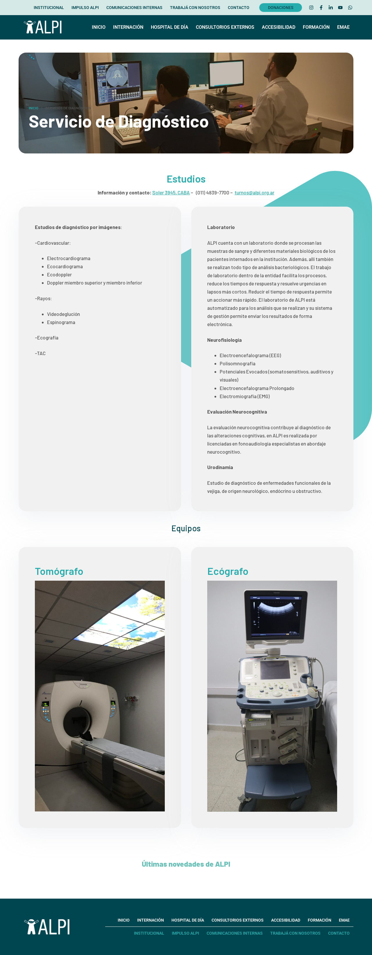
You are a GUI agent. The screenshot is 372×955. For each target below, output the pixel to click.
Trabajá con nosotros (195, 7)
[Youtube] (340, 7)
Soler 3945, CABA (171, 192)
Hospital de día (169, 27)
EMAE (343, 27)
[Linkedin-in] (331, 7)
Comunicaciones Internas (134, 7)
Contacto (238, 7)
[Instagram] (311, 7)
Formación (316, 27)
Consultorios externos (225, 27)
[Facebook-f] (321, 7)
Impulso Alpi (85, 7)
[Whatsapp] (350, 7)
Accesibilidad (278, 27)
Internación (128, 27)
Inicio (98, 27)
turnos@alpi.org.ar (254, 192)
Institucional (49, 7)
